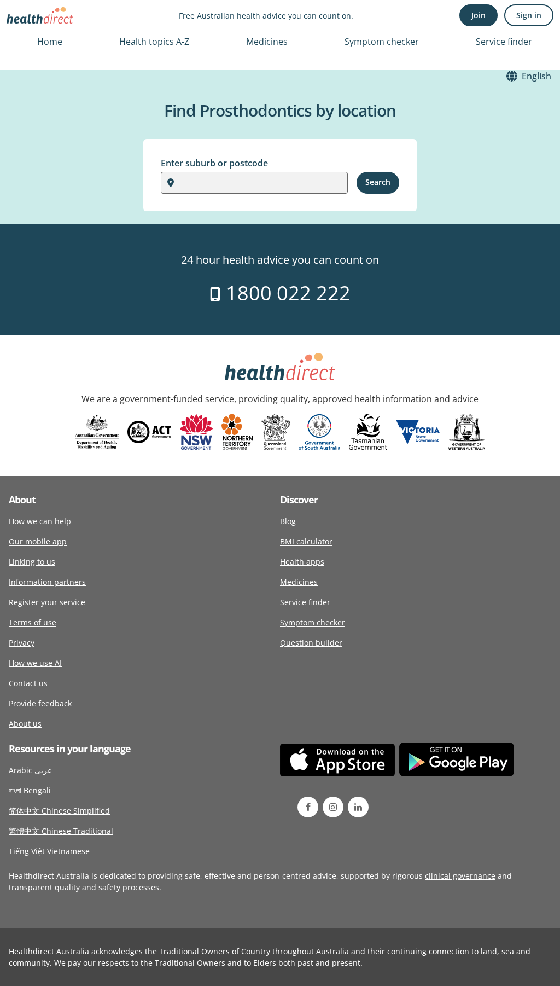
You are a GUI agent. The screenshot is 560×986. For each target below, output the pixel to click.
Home (49, 42)
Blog (288, 521)
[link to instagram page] (333, 807)
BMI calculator (306, 541)
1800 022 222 (286, 293)
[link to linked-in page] (358, 807)
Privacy (21, 642)
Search (377, 182)
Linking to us (32, 561)
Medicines (267, 42)
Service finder (504, 42)
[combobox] (181, 182)
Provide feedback (40, 703)
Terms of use (32, 622)
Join (478, 15)
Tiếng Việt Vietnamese (49, 851)
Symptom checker (382, 42)
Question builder (311, 642)
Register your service (47, 602)
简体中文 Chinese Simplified (59, 810)
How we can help (40, 521)
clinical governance (460, 876)
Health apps (302, 561)
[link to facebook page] (308, 807)
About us (25, 723)
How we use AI (35, 663)
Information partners (47, 582)
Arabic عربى (30, 770)
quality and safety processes (107, 887)
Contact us (28, 683)
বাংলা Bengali (30, 790)
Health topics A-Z (154, 42)
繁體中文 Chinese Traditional (61, 831)
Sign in (528, 15)
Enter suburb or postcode (214, 163)
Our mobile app (38, 541)
